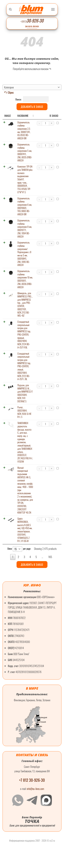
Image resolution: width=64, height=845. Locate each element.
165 (50, 557)
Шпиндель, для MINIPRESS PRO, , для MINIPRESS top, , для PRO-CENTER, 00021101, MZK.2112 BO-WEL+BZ (25, 304)
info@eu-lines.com (35, 789)
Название (23, 115)
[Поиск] (10, 9)
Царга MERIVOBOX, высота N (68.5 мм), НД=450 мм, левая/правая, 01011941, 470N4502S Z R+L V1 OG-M (24, 530)
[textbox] (32, 87)
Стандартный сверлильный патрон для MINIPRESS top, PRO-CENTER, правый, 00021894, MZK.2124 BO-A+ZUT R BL (24, 334)
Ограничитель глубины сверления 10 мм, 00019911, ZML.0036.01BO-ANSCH (25, 279)
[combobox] (32, 87)
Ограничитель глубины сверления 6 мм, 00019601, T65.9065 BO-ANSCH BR (24, 206)
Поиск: (18, 99)
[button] (53, 9)
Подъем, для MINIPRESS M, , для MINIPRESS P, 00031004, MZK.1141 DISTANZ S (25, 393)
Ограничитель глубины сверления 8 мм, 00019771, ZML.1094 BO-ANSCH (24, 228)
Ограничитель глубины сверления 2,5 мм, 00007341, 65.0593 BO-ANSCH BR (23, 130)
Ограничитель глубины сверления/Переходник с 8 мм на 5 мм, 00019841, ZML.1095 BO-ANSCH (24, 254)
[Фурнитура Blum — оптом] (31, 10)
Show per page (19, 549)
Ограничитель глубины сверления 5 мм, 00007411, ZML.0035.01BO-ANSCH (24, 152)
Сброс (11, 92)
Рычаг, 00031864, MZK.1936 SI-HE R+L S (24, 412)
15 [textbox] (15, 549)
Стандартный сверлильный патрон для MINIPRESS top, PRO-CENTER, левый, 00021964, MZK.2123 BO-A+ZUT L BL (24, 366)
